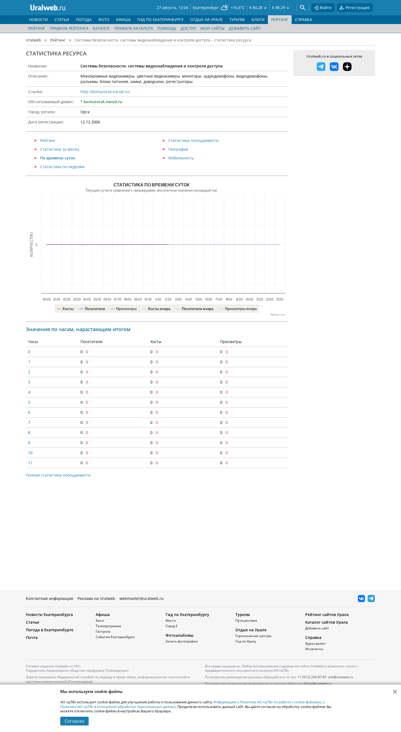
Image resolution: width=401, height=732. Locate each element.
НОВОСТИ (38, 19)
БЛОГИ (258, 19)
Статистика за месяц (59, 149)
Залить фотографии (182, 641)
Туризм (242, 614)
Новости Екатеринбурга (49, 614)
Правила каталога (133, 28)
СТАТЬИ (62, 19)
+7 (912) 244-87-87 (312, 677)
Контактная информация (49, 598)
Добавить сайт (245, 28)
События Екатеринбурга (115, 637)
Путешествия (246, 620)
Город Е (172, 626)
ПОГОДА (84, 19)
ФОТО (103, 19)
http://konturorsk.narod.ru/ (105, 91)
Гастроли (103, 631)
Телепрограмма (108, 626)
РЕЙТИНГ (279, 19)
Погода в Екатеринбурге (49, 629)
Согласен (74, 721)
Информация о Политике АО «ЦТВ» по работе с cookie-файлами (267, 702)
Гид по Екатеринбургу (187, 614)
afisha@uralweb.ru (317, 683)
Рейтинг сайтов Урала (327, 614)
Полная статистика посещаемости (58, 475)
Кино (100, 620)
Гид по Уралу (245, 641)
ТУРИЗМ (237, 19)
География (178, 149)
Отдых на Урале (251, 629)
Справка (313, 637)
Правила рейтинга (69, 28)
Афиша (103, 614)
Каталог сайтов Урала (326, 622)
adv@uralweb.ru (340, 677)
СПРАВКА (303, 19)
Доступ (188, 28)
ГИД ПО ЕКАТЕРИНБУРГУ (160, 19)
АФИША (123, 19)
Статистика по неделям (62, 166)
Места (171, 620)
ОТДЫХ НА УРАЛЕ (206, 19)
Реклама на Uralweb (96, 598)
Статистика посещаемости (193, 140)
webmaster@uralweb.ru (141, 598)
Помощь (166, 28)
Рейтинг (36, 28)
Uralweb (33, 40)
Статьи (32, 622)
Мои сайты (212, 28)
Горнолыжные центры (253, 635)
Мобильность (181, 157)
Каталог (101, 28)
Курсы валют (315, 643)
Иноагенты (314, 649)
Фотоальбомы (179, 635)
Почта (32, 637)
